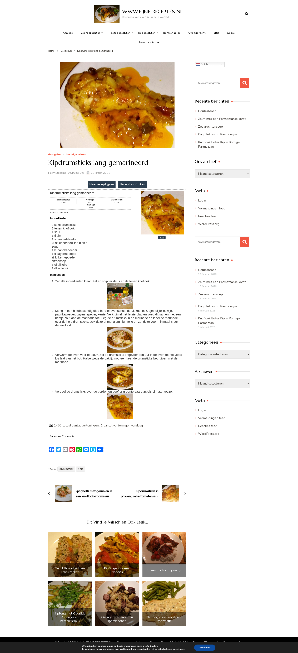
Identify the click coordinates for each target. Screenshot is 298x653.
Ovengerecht (197, 33)
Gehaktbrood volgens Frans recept (70, 570)
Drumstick (67, 469)
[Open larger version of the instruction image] (120, 285)
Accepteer (204, 647)
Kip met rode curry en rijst (164, 570)
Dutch (204, 64)
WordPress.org (208, 224)
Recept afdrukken (132, 184)
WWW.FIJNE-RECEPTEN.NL (152, 11)
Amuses (68, 33)
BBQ (216, 33)
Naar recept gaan (101, 184)
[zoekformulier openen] (246, 14)
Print (162, 237)
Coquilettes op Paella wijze (217, 134)
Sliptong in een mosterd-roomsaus (164, 619)
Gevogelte (54, 154)
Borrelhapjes (172, 33)
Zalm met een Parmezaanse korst (222, 119)
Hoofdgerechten (119, 33)
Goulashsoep (207, 111)
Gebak (231, 33)
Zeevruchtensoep (210, 126)
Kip (81, 469)
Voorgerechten (91, 33)
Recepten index (149, 42)
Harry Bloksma (57, 173)
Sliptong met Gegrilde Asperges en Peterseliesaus (69, 617)
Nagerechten (147, 33)
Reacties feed (207, 216)
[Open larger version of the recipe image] (162, 192)
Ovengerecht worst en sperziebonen (117, 619)
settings (179, 649)
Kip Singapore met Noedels (117, 570)
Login (202, 200)
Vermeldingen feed (211, 208)
